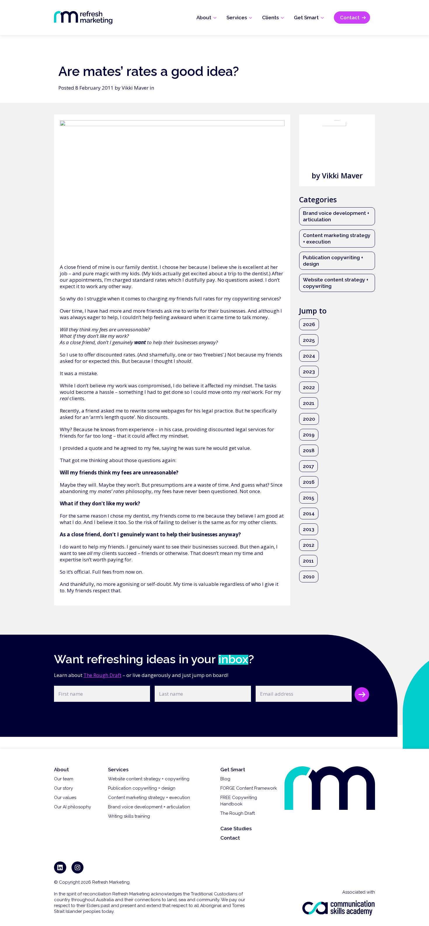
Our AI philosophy (72, 807)
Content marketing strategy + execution (336, 238)
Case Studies (236, 828)
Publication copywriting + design (333, 261)
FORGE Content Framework (248, 788)
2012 (308, 545)
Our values (65, 797)
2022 (309, 387)
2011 (308, 561)
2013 (308, 529)
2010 (309, 576)
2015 (308, 498)
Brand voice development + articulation (336, 216)
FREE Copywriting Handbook (238, 801)
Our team (63, 778)
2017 (308, 466)
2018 (309, 450)
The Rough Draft (102, 675)
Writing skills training (129, 816)
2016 (309, 482)
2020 (309, 419)
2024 (309, 356)
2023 (309, 372)
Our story (63, 788)
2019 (309, 435)
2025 (309, 340)
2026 (309, 324)
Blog (225, 778)
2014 (309, 513)
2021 (308, 403)
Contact (230, 838)
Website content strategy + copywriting (335, 283)
